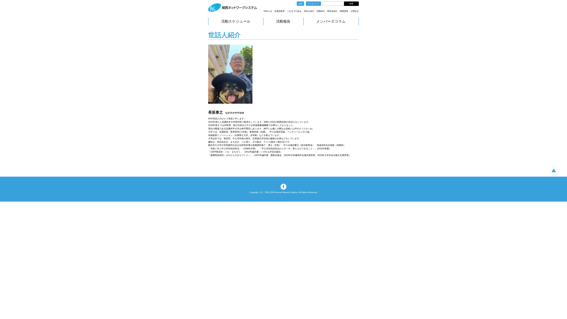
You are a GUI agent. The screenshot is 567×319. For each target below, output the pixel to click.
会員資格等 (279, 11)
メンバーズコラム (331, 21)
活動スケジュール (235, 21)
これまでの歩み (294, 11)
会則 (300, 4)
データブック (313, 4)
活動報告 (283, 21)
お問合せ (355, 11)
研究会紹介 (332, 11)
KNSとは (268, 11)
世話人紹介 (309, 11)
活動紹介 (321, 11)
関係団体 (344, 11)
